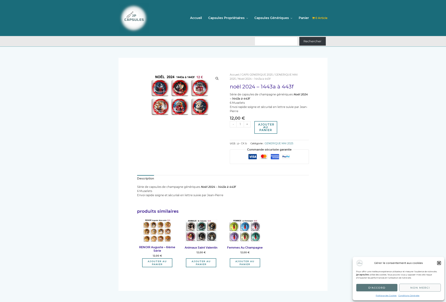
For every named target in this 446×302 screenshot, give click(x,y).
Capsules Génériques (271, 18)
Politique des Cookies (386, 295)
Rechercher (312, 41)
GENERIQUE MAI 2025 (279, 143)
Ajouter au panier (266, 127)
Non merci (420, 287)
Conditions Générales (408, 295)
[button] (439, 263)
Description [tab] (145, 178)
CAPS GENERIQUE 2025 (257, 74)
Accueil (196, 18)
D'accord (377, 287)
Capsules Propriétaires (226, 18)
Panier (304, 18)
